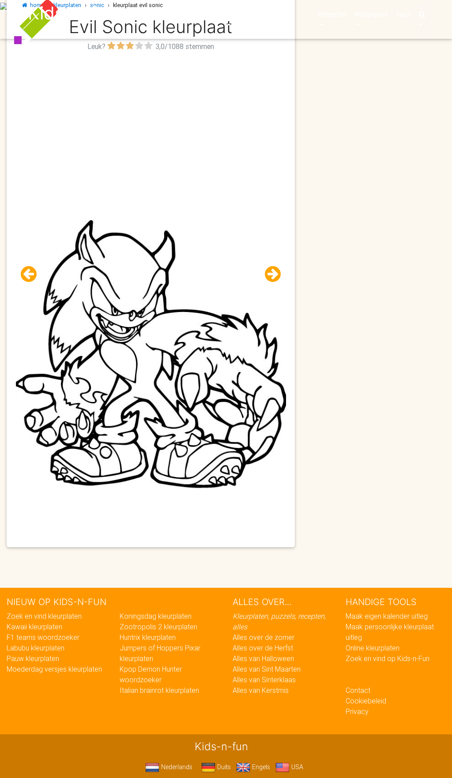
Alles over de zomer (263, 637)
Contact (358, 690)
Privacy (357, 711)
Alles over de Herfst (263, 647)
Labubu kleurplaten (35, 647)
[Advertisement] (150, 115)
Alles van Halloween (263, 658)
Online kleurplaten (372, 647)
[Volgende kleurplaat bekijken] (269, 274)
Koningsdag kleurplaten (156, 616)
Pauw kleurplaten (33, 658)
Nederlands (175, 767)
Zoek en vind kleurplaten (44, 616)
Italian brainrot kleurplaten (159, 690)
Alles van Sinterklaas (264, 679)
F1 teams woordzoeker (43, 637)
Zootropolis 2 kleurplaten (158, 626)
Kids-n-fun (72, 13)
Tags (403, 14)
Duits (223, 767)
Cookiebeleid (366, 700)
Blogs (181, 14)
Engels (260, 767)
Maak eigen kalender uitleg (387, 616)
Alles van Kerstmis (261, 690)
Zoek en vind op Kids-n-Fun (387, 658)
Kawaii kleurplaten (34, 626)
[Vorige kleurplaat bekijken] (32, 274)
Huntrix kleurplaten (148, 637)
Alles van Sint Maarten (267, 669)
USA (296, 767)
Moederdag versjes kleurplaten (54, 669)
